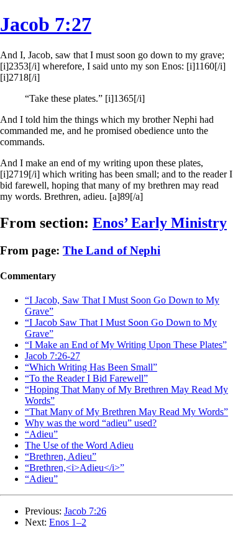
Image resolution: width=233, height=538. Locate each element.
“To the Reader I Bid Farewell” (86, 378)
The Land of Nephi (111, 250)
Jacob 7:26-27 (52, 356)
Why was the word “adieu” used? (91, 423)
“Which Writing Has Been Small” (91, 367)
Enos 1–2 (67, 522)
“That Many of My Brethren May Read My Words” (126, 411)
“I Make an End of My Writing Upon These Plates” (126, 344)
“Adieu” (41, 434)
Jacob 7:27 (45, 24)
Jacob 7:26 (85, 511)
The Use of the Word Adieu (79, 445)
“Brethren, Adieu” (60, 456)
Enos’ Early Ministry (160, 223)
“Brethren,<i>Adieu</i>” (74, 467)
